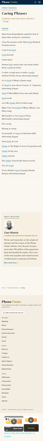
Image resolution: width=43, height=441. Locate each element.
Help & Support (7, 361)
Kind (30, 42)
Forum (4, 341)
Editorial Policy (6, 369)
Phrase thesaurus (12, 288)
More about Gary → (11, 263)
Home (3, 288)
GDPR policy (6, 377)
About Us (5, 349)
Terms (4, 397)
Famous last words (8, 333)
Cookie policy (6, 381)
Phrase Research (7, 365)
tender (32, 72)
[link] (8, 419)
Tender (12, 103)
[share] (19, 418)
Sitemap (4, 401)
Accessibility (6, 389)
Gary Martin (11, 233)
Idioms (4, 325)
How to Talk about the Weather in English (13, 419)
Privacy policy (6, 385)
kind (14, 50)
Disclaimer (5, 393)
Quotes (4, 337)
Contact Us (5, 357)
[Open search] (35, 2)
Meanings (5, 321)
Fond (4, 55)
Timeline (5, 353)
